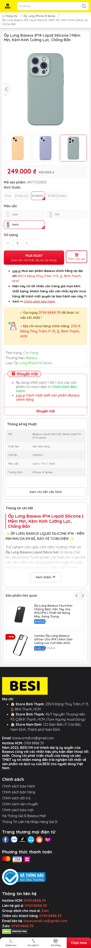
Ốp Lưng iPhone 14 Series (39, 16)
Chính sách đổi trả (16, 798)
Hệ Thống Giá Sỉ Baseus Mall (24, 816)
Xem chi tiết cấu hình (45, 492)
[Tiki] (31, 839)
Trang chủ (12, 16)
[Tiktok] (22, 839)
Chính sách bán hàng (18, 792)
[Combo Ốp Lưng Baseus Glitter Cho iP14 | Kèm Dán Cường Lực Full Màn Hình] (20, 645)
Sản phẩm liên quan (21, 595)
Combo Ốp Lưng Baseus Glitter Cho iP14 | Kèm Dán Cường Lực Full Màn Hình (53, 639)
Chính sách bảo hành (18, 786)
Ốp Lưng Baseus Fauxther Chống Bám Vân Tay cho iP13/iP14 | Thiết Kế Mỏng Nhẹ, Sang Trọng (53, 611)
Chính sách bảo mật (18, 810)
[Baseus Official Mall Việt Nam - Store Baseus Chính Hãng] (7, 6)
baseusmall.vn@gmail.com (33, 738)
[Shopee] (39, 839)
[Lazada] (47, 839)
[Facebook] (5, 839)
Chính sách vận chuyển (20, 804)
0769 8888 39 (34, 743)
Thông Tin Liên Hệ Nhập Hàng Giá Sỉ (29, 822)
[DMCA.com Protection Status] (15, 931)
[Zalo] (14, 839)
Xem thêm (44, 577)
